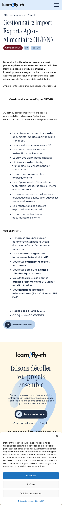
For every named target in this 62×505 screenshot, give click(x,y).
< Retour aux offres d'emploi (20, 15)
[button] (57, 436)
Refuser (31, 484)
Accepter (31, 475)
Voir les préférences (31, 493)
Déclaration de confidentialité (31, 501)
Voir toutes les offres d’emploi (31, 423)
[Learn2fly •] (13, 5)
